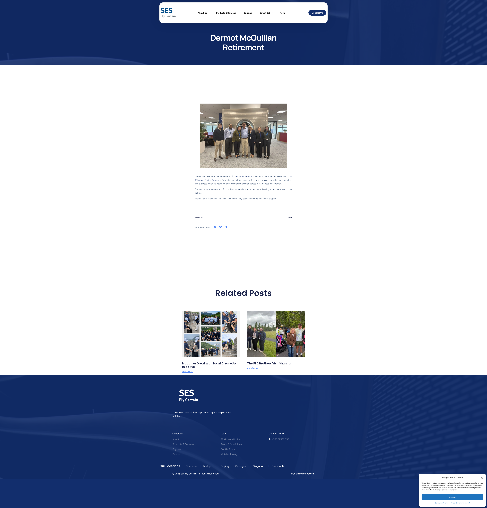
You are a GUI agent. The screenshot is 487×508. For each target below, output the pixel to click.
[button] (482, 477)
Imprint (467, 503)
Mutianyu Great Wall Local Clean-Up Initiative (209, 365)
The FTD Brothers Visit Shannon (269, 363)
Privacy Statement (457, 503)
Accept (452, 497)
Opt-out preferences (442, 503)
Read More (187, 372)
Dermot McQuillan (242, 176)
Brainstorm (308, 473)
